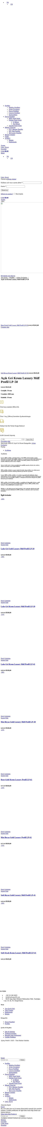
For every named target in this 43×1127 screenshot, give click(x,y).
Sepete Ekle (29, 439)
